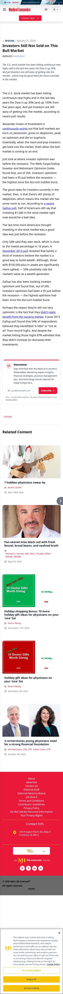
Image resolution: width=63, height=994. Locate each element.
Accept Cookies (31, 988)
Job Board (31, 797)
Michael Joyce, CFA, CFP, (20, 749)
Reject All (31, 979)
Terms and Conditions (31, 800)
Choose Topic (28, 18)
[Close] (59, 933)
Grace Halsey (14, 623)
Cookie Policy (53, 964)
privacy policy (11, 399)
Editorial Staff (31, 789)
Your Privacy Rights (31, 815)
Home (31, 888)
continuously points (15, 128)
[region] (31, 961)
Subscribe (46, 390)
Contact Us (31, 786)
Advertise (31, 782)
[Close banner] (59, 4)
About (31, 778)
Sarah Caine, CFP (41, 749)
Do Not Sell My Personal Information (31, 811)
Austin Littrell (15, 487)
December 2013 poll (15, 251)
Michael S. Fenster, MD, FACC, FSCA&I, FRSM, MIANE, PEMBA (28, 555)
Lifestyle (8, 416)
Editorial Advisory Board (31, 793)
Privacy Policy (31, 808)
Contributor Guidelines (31, 804)
